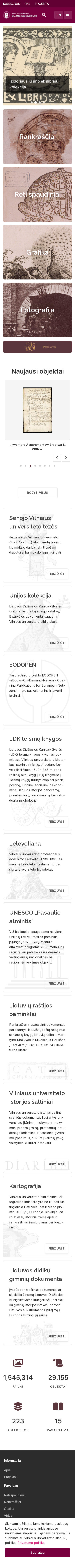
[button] (32, 102)
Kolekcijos (11, 3)
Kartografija (25, 1186)
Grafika (37, 252)
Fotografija (38, 310)
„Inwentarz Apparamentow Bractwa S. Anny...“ (37, 447)
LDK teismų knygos (35, 738)
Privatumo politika (31, 1543)
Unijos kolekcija (30, 595)
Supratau (37, 1552)
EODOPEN (22, 664)
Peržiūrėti (56, 573)
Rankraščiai (37, 137)
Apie (27, 3)
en (58, 15)
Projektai (42, 3)
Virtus (8, 1515)
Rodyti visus (37, 492)
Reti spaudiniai (37, 194)
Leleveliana (25, 843)
